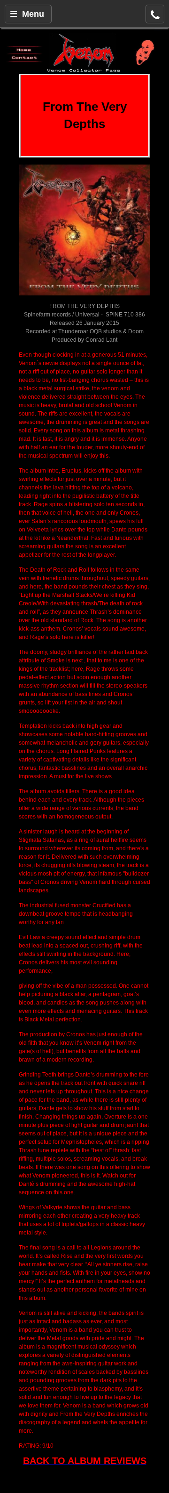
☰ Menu (27, 14)
